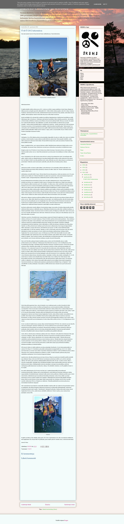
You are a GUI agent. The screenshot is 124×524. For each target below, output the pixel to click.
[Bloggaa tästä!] (43, 447)
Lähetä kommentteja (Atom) (49, 509)
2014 (84, 167)
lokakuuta (87, 174)
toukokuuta (87, 187)
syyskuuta (87, 177)
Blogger (66, 520)
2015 (84, 165)
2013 (84, 170)
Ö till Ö (29, 449)
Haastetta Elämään (85, 144)
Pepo (81, 150)
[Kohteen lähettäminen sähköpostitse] (41, 447)
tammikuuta (87, 197)
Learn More (97, 4)
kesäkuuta (87, 184)
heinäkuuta (87, 182)
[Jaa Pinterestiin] (48, 447)
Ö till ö (82, 156)
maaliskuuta (87, 192)
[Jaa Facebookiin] (46, 447)
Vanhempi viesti (69, 504)
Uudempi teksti (26, 504)
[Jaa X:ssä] (45, 447)
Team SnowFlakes (85, 153)
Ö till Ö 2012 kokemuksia (91, 179)
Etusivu (47, 504)
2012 (84, 172)
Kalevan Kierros (84, 147)
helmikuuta (87, 194)
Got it (105, 4)
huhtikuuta (87, 189)
